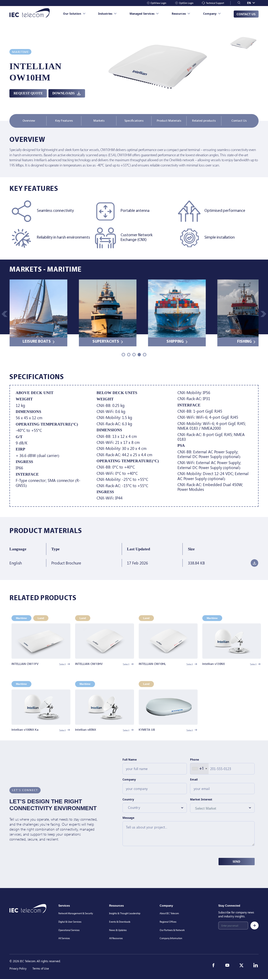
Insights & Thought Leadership (124, 913)
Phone (194, 759)
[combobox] (199, 768)
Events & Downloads (119, 921)
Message (128, 818)
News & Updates (118, 930)
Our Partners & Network (172, 930)
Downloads (63, 93)
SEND (236, 861)
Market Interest (201, 799)
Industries (105, 13)
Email (194, 779)
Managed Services (142, 13)
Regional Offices (168, 921)
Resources (179, 13)
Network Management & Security (75, 913)
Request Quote (28, 93)
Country (128, 799)
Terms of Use (40, 968)
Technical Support (215, 2)
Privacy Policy (17, 968)
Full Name (129, 759)
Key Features (64, 120)
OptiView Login (158, 2)
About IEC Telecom (169, 913)
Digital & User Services (69, 921)
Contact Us (246, 14)
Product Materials (169, 120)
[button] (263, 314)
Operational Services (69, 930)
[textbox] (152, 807)
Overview (29, 120)
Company (209, 13)
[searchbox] (215, 808)
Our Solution (72, 13)
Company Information (171, 938)
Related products (204, 120)
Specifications (133, 120)
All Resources (116, 938)
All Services (64, 938)
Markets (98, 120)
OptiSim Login (186, 2)
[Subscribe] (254, 926)
